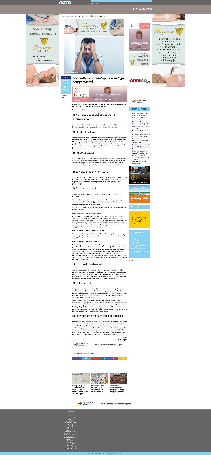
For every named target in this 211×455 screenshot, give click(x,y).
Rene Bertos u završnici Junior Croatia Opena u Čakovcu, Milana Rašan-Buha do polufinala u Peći (140, 116)
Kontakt (121, 453)
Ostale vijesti (67, 435)
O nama (116, 453)
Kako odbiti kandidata (83, 353)
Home (62, 16)
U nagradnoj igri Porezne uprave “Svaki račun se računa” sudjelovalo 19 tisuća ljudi (65, 85)
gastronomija (68, 422)
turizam (68, 445)
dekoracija (69, 419)
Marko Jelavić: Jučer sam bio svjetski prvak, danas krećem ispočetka (140, 157)
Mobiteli (68, 427)
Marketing (97, 453)
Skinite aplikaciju (145, 1)
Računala (68, 439)
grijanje (69, 424)
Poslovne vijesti (69, 16)
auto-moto (68, 418)
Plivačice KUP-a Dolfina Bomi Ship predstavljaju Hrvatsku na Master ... (141, 147)
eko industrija (68, 421)
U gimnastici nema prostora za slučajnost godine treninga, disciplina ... (141, 136)
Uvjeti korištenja (110, 453)
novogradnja (68, 432)
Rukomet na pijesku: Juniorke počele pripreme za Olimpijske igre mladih (141, 126)
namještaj (69, 430)
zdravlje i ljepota (68, 448)
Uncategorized (68, 447)
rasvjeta (69, 441)
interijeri (69, 425)
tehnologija (68, 444)
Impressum (103, 453)
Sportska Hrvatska (139, 109)
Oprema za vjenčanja (69, 433)
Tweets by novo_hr (134, 260)
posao (92, 353)
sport (67, 442)
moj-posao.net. (101, 106)
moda (69, 429)
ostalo (69, 436)
